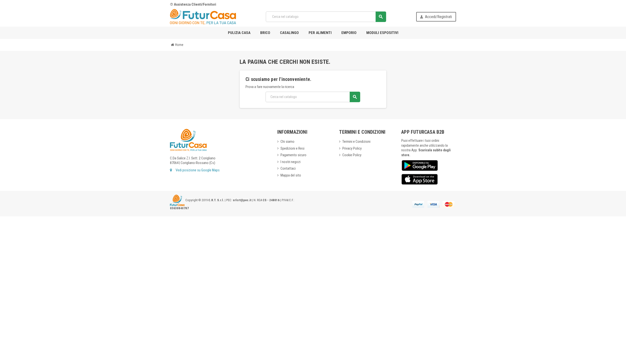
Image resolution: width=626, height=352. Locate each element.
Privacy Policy (352, 148)
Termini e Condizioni (356, 142)
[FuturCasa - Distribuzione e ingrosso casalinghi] (203, 16)
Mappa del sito (290, 175)
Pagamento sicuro (293, 155)
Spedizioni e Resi (292, 148)
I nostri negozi (290, 162)
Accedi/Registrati (435, 16)
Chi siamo (287, 142)
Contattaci (288, 168)
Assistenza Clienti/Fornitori (193, 4)
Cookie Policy (351, 155)
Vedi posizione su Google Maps (197, 170)
